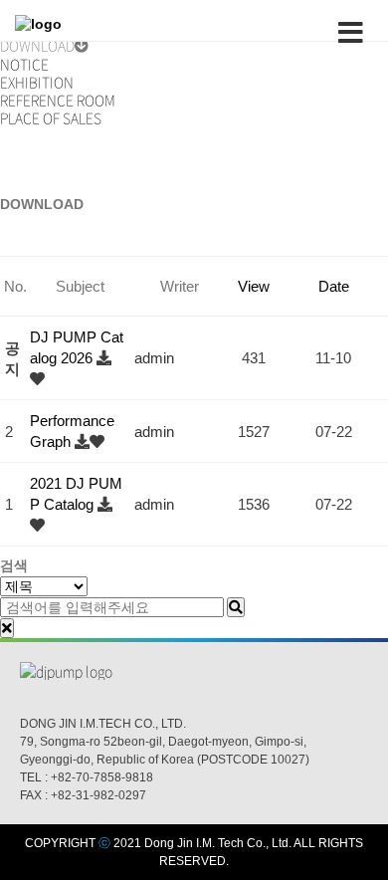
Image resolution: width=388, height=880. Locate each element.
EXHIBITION (37, 82)
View (254, 286)
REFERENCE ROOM (57, 100)
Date (333, 286)
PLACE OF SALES (50, 117)
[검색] (236, 607)
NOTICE (24, 64)
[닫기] (7, 628)
